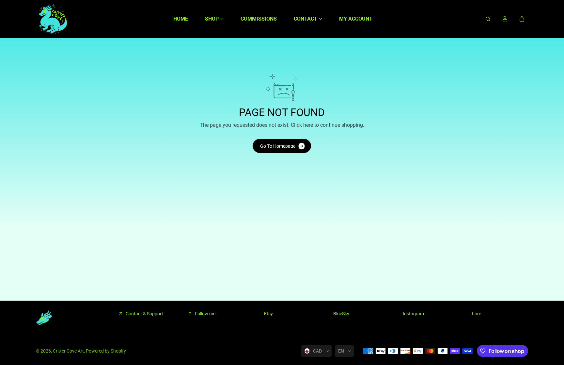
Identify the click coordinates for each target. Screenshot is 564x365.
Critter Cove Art (68, 351)
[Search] (488, 19)
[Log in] (505, 19)
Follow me (205, 313)
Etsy (268, 313)
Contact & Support (144, 313)
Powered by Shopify (106, 351)
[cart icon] (522, 19)
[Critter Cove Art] (52, 19)
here (308, 125)
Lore (476, 313)
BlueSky (341, 313)
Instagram (413, 313)
